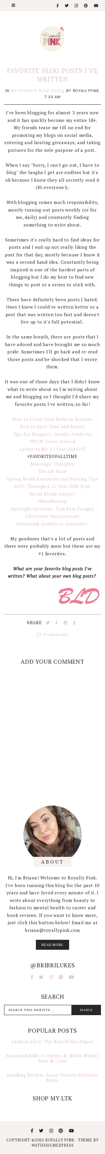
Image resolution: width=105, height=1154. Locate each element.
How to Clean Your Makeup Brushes (53, 419)
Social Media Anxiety (52, 494)
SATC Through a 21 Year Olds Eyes (52, 486)
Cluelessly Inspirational (52, 516)
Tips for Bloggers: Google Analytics (52, 434)
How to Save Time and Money (52, 426)
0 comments (56, 634)
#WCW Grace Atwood (52, 441)
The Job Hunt (52, 471)
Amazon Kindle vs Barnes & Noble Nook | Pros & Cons (52, 1058)
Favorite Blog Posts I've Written (52, 75)
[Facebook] (58, 5)
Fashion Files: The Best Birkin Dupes (52, 1041)
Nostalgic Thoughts (52, 464)
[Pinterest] (86, 5)
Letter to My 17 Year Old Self (52, 449)
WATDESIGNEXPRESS (53, 1145)
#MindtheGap (52, 501)
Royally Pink (60, 1140)
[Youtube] (96, 5)
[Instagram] (76, 5)
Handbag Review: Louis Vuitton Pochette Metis (52, 1077)
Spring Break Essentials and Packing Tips (52, 479)
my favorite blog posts (37, 90)
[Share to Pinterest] (66, 622)
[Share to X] (48, 622)
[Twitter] (67, 5)
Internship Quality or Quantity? (52, 524)
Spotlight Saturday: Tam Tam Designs (52, 509)
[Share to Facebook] (57, 622)
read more (52, 944)
